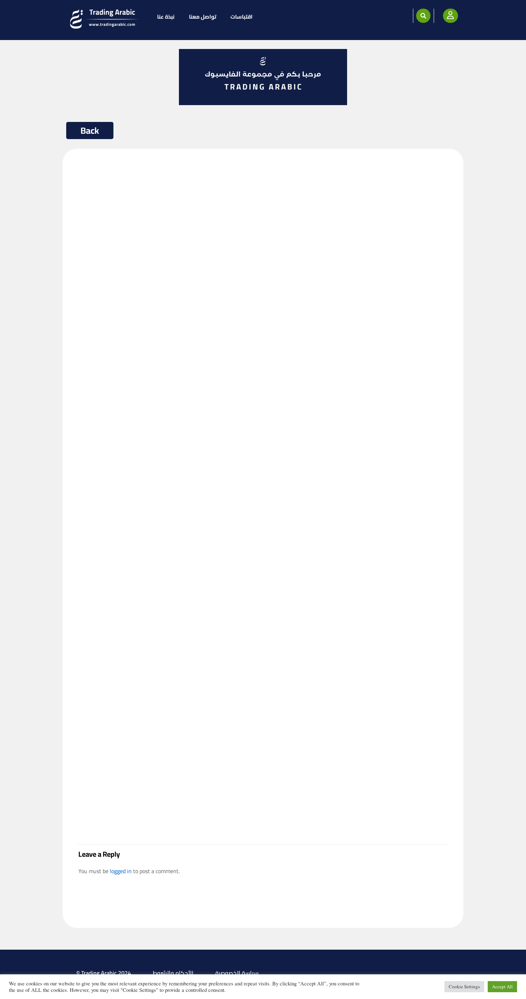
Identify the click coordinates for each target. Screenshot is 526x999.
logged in (121, 871)
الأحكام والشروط (173, 973)
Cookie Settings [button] (464, 986)
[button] (423, 16)
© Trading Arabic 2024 (103, 973)
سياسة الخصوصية (237, 973)
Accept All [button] (502, 986)
